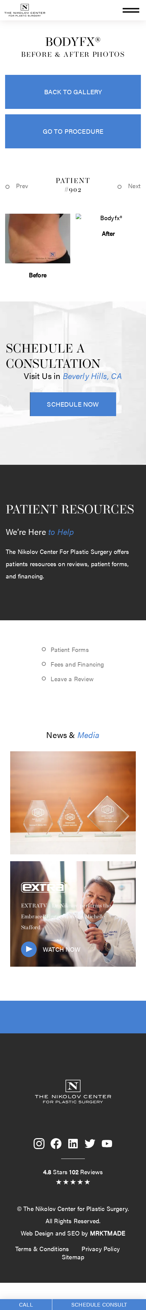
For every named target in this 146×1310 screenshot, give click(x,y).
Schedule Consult (99, 1304)
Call (26, 1304)
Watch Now (62, 949)
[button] (132, 11)
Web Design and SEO (50, 1233)
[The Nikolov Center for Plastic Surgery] (24, 18)
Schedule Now (73, 404)
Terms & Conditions (42, 1248)
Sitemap (73, 1256)
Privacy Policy (100, 1248)
